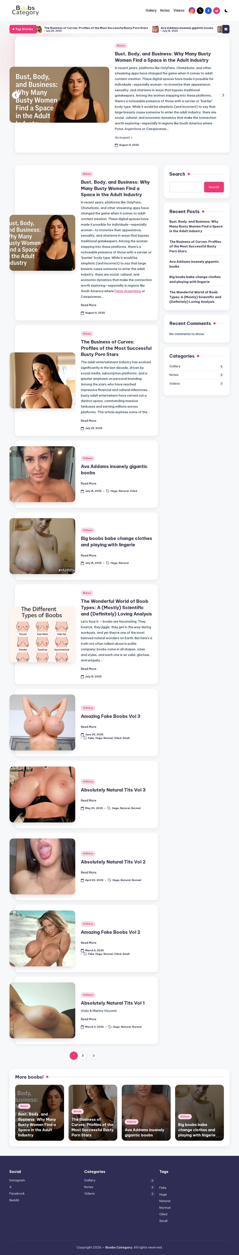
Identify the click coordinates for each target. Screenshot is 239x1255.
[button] (123, 137)
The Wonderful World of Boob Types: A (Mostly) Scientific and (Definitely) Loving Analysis (116, 607)
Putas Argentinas (128, 129)
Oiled (133, 490)
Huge (114, 490)
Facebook (17, 1193)
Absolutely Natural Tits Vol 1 (113, 1003)
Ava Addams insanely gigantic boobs (148, 28)
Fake (91, 737)
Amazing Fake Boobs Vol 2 (110, 932)
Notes (121, 45)
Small (126, 737)
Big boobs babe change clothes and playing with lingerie (195, 279)
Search (177, 174)
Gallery (88, 707)
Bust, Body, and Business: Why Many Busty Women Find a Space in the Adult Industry (115, 188)
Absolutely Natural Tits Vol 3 (113, 790)
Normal (108, 737)
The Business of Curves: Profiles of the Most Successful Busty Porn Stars (58, 28)
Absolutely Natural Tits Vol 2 (113, 862)
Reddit (14, 1200)
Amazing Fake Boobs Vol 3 (110, 716)
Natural (124, 490)
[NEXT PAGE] (93, 1056)
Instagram (17, 1180)
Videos (87, 458)
